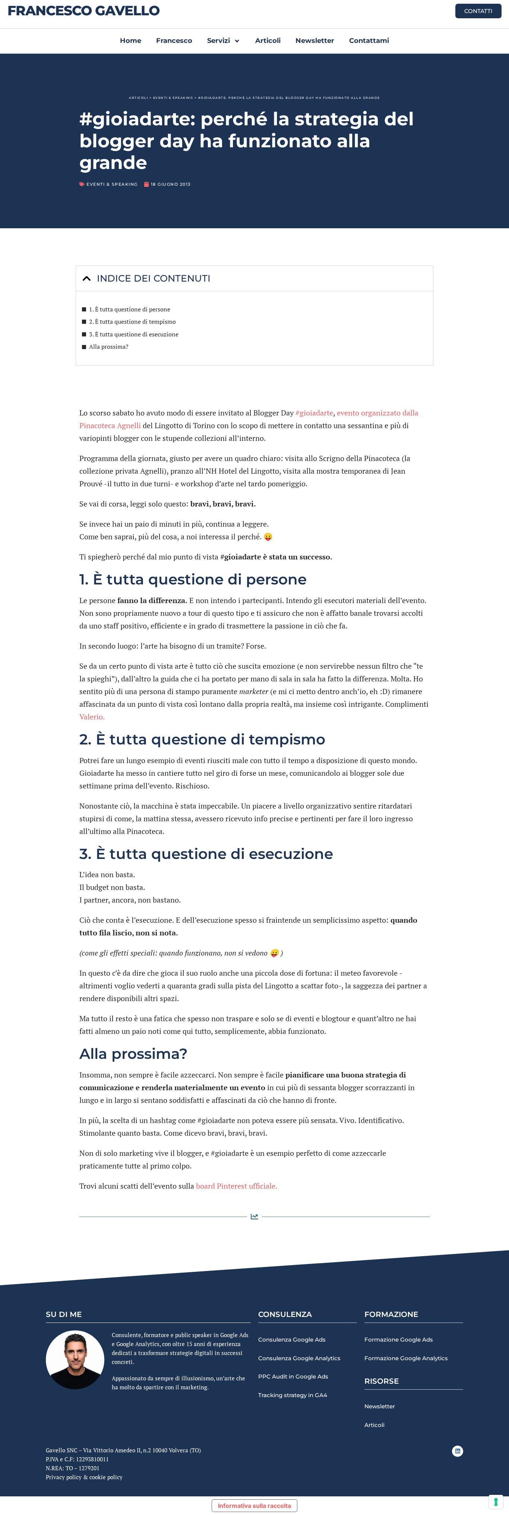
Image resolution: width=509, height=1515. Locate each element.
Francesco (174, 41)
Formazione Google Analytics (406, 1358)
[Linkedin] (457, 1451)
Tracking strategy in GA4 (292, 1395)
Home (130, 41)
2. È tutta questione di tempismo (132, 321)
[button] (86, 278)
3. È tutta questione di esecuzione (133, 334)
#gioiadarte (314, 413)
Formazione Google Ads (398, 1339)
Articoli (268, 41)
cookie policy (106, 1477)
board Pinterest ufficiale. (237, 1186)
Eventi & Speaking (173, 98)
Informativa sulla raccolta (254, 1505)
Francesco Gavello (83, 10)
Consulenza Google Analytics (299, 1358)
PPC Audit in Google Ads (293, 1376)
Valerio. (92, 717)
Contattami (369, 41)
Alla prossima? (109, 346)
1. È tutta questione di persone (129, 309)
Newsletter (314, 41)
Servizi (218, 41)
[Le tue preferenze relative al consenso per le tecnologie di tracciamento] (496, 1502)
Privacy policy (64, 1477)
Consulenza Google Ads (292, 1339)
